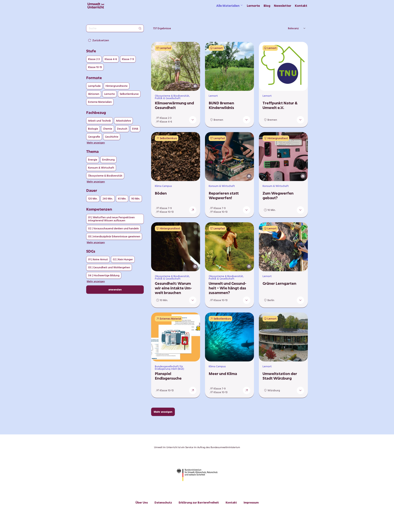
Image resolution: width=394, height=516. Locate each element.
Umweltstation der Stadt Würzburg (280, 376)
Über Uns (141, 502)
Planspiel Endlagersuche (168, 376)
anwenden (115, 289)
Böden (161, 193)
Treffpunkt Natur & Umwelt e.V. (280, 105)
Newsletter (282, 6)
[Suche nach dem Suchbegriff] (140, 28)
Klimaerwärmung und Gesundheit (174, 105)
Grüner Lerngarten (279, 283)
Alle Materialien (227, 6)
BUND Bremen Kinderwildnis (221, 105)
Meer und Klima (223, 373)
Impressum (251, 502)
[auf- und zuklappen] (192, 119)
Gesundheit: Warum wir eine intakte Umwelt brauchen (173, 288)
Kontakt (301, 6)
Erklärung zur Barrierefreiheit (199, 502)
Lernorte (253, 6)
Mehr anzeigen (163, 411)
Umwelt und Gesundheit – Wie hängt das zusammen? (227, 288)
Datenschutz (163, 502)
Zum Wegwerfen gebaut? (278, 195)
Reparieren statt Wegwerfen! (224, 195)
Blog (267, 6)
